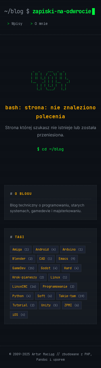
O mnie (41, 23)
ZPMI (71, 305)
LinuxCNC (24, 286)
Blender (22, 259)
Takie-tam (72, 296)
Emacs (67, 259)
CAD (45, 259)
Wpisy (17, 23)
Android (46, 249)
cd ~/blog (53, 149)
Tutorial (23, 305)
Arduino (72, 249)
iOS (18, 315)
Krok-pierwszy (28, 277)
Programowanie (59, 286)
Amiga (20, 249)
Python (21, 296)
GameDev (23, 268)
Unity (49, 305)
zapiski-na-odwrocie (47, 11)
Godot (49, 268)
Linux (59, 277)
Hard (71, 268)
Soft (44, 296)
